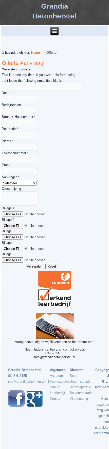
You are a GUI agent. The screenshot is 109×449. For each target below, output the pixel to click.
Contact (55, 399)
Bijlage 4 (8, 243)
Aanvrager (10, 177)
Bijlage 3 (8, 231)
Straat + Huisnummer (18, 117)
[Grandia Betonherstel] (35, 405)
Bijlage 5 (8, 254)
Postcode (10, 129)
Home (35, 53)
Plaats (7, 141)
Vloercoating (79, 399)
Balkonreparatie (81, 393)
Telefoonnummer (15, 153)
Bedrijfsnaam (11, 105)
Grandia (54, 6)
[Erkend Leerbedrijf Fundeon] (54, 289)
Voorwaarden (59, 381)
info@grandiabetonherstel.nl (28, 381)
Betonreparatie (80, 387)
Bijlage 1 (8, 208)
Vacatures (57, 376)
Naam (7, 93)
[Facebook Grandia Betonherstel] (16, 405)
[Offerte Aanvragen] (54, 326)
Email (6, 165)
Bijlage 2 (8, 220)
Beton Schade (80, 381)
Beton (74, 376)
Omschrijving (11, 189)
